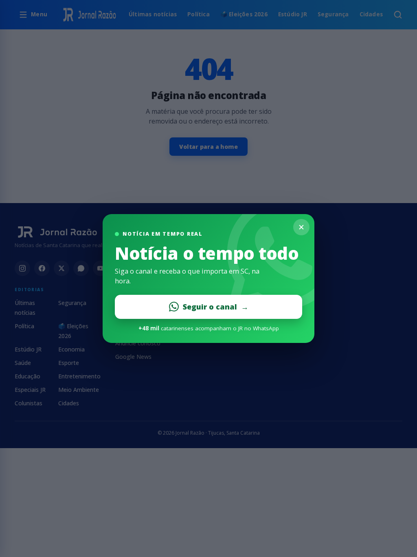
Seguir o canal (215, 307)
